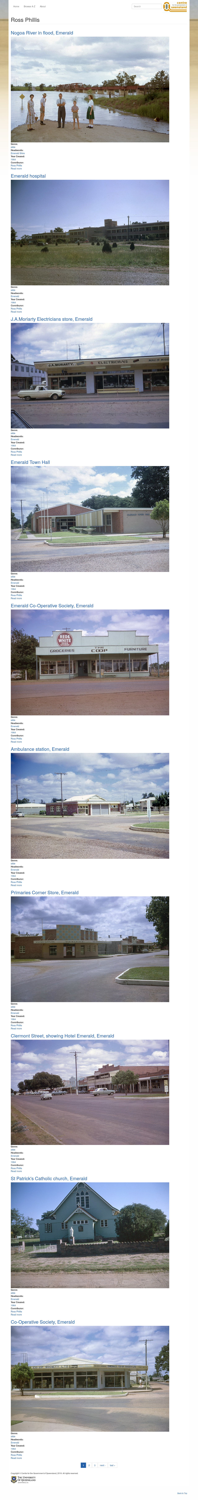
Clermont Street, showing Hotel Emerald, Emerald (62, 1035)
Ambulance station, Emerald (40, 749)
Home (16, 6)
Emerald (15, 296)
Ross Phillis (16, 165)
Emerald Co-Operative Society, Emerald (52, 605)
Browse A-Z (29, 6)
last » (112, 1465)
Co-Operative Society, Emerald (43, 1321)
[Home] (174, 6)
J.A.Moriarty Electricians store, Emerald (52, 318)
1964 (13, 159)
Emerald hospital (28, 175)
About (43, 6)
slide (13, 147)
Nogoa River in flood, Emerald (42, 32)
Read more (16, 168)
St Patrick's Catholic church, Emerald (49, 1178)
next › (102, 1465)
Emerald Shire (18, 153)
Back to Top (182, 1493)
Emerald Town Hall (30, 462)
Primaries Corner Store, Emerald (45, 892)
